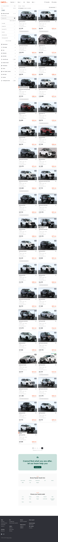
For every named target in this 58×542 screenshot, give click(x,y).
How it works (11, 529)
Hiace (23, 498)
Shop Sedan (3, 524)
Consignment (11, 521)
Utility (23, 482)
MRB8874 (21, 527)
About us (11, 527)
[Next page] (42, 448)
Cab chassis (23, 480)
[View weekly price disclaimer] (47, 31)
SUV (45, 480)
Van (30, 482)
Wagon (37, 482)
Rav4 (23, 501)
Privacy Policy (9, 537)
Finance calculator (23, 521)
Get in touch (31, 524)
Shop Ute (2, 521)
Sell (24, 2)
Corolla (37, 496)
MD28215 (21, 526)
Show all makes (8, 40)
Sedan (52, 480)
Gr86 (52, 496)
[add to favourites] (36, 21)
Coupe (30, 480)
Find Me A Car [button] (37, 467)
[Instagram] (3, 534)
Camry (30, 496)
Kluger (37, 498)
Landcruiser (45, 498)
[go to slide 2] (46, 19)
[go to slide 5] (29, 19)
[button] (15, 6)
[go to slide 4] (28, 19)
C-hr (23, 496)
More (33, 2)
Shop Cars (12, 2)
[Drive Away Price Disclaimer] (42, 53)
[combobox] (7, 6)
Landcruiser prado (52, 499)
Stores (19, 2)
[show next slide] (35, 16)
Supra (30, 501)
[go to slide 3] (27, 19)
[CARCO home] (4, 2)
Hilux (30, 498)
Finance (28, 2)
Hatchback (38, 480)
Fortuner (45, 496)
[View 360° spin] (35, 11)
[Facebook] (1, 534)
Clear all (14, 8)
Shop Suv (2, 526)
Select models (12, 20)
